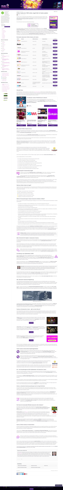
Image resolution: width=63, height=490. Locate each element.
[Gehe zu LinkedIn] (23, 474)
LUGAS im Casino (4, 79)
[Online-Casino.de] (5, 7)
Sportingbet (3, 49)
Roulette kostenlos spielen (5, 74)
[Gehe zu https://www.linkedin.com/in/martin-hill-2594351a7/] (19, 459)
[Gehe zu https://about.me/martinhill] (18, 459)
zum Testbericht (31, 340)
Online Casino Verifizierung (5, 73)
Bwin (2, 29)
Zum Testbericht (18, 42)
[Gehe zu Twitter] (21, 474)
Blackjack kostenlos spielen (5, 75)
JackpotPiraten (4, 31)
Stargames (3, 42)
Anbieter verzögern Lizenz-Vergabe (5, 84)
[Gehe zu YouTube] (19, 474)
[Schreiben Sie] (21, 459)
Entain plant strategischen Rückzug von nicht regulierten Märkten (5, 69)
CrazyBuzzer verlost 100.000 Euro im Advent (5, 56)
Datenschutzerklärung (44, 487)
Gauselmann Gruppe (4, 91)
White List (26, 411)
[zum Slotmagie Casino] (53, 22)
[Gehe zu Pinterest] (24, 474)
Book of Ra (46, 465)
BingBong (3, 28)
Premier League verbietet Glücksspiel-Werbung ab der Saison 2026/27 (5, 59)
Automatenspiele (4, 76)
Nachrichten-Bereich (37, 91)
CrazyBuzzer (3, 30)
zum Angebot (55, 40)
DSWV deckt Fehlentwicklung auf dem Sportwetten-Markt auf (6, 62)
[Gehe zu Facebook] (17, 474)
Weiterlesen (21, 125)
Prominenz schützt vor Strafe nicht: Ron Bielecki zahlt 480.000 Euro (5, 66)
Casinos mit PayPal (34, 465)
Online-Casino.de (29, 9)
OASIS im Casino (4, 80)
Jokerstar (3, 32)
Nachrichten (35, 9)
